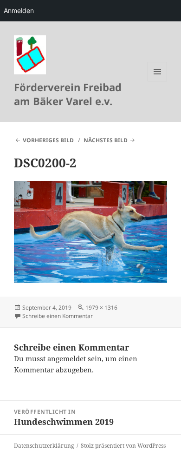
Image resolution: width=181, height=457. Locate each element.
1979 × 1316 (101, 307)
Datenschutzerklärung (44, 446)
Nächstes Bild (106, 140)
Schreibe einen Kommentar (57, 316)
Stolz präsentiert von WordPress (123, 446)
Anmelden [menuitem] (19, 10)
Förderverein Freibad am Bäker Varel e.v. (68, 94)
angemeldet (66, 358)
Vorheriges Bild (48, 140)
